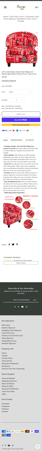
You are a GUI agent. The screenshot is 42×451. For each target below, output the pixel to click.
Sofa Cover (6, 325)
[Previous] (5, 48)
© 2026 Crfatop (6, 449)
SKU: (3, 86)
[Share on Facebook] (9, 244)
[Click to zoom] (37, 32)
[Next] (37, 48)
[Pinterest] (18, 307)
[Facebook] (2, 446)
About (4, 353)
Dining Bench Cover (9, 341)
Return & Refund (8, 384)
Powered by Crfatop (17, 449)
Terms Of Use (7, 361)
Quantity (4, 100)
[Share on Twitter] (13, 244)
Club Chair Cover (17, 17)
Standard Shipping (9, 81)
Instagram (6, 406)
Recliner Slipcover (8, 328)
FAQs (4, 394)
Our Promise (30, 140)
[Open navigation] (5, 7)
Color (3, 92)
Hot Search (6, 366)
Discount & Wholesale (10, 363)
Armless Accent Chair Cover (12, 336)
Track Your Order (8, 391)
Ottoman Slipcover (9, 343)
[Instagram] (26, 307)
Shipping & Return (16, 140)
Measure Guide (7, 386)
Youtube (5, 411)
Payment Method (8, 378)
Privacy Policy (7, 358)
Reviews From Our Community (13, 369)
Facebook (5, 404)
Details (5, 140)
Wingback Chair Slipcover (12, 330)
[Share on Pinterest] (17, 244)
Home (5, 17)
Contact (5, 356)
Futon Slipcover (7, 338)
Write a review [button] (21, 263)
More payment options (21, 125)
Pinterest (5, 409)
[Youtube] (22, 307)
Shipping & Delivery (9, 381)
